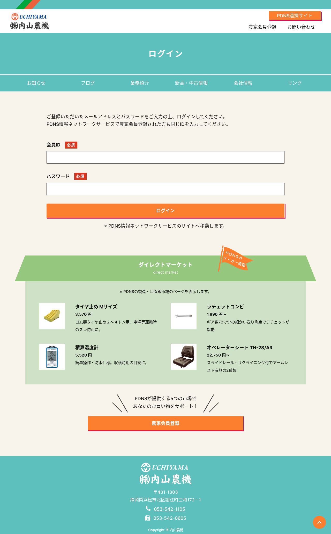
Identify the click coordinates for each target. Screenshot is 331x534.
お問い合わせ (301, 27)
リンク (295, 83)
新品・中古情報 (191, 83)
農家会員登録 (262, 27)
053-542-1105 (169, 509)
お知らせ (36, 83)
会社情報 (243, 83)
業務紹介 (139, 83)
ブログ (88, 83)
